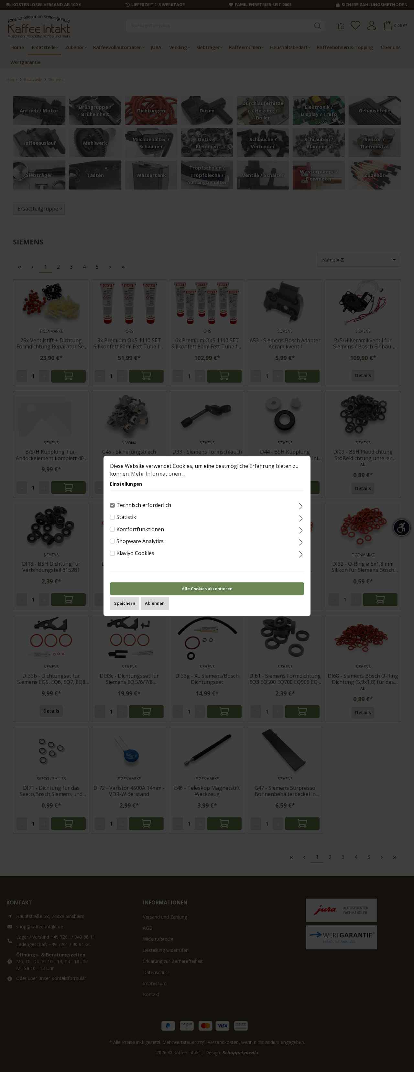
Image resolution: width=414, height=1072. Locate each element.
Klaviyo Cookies (135, 553)
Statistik (126, 517)
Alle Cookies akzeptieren (207, 589)
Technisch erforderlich (143, 505)
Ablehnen (155, 603)
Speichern (124, 603)
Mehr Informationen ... (158, 473)
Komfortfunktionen (140, 529)
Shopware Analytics (140, 541)
